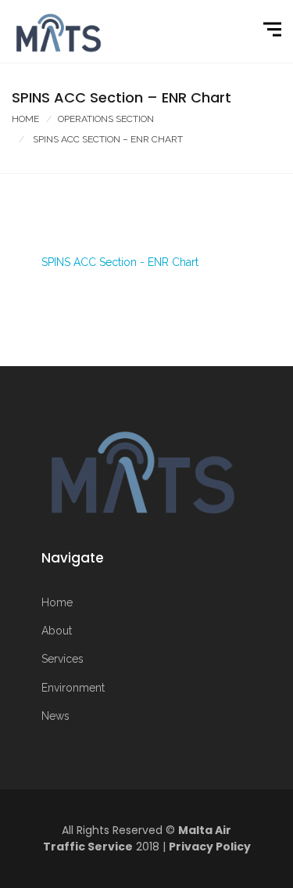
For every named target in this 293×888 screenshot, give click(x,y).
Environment (73, 687)
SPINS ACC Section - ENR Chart (119, 262)
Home (25, 118)
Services (62, 659)
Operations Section (106, 118)
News (55, 716)
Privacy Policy (210, 846)
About (56, 630)
